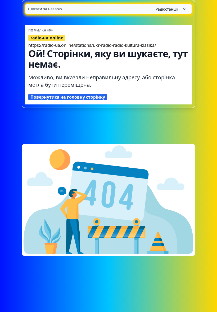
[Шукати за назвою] (108, 9)
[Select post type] (168, 9)
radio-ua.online (46, 38)
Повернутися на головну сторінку (67, 97)
